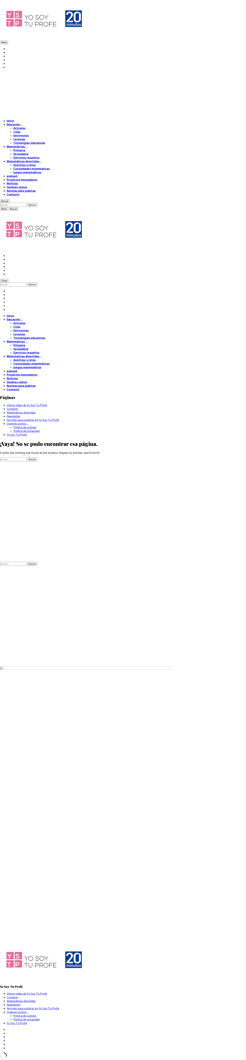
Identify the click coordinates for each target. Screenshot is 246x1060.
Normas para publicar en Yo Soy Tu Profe (33, 420)
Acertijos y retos (24, 165)
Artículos (19, 128)
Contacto (13, 194)
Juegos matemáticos (27, 172)
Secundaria (20, 154)
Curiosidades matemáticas (31, 169)
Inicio (10, 121)
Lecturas (19, 139)
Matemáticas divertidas (23, 161)
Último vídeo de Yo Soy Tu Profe (27, 405)
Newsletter (14, 416)
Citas (16, 132)
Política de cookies (24, 427)
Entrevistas (21, 135)
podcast (12, 176)
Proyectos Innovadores (22, 180)
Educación (13, 124)
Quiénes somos (17, 187)
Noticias (12, 183)
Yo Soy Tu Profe (17, 435)
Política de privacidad (26, 431)
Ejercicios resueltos (26, 157)
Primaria (19, 150)
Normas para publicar (21, 191)
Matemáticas (16, 146)
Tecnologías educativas (29, 143)
